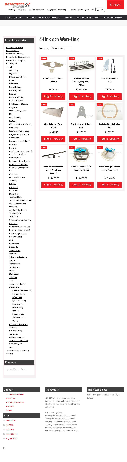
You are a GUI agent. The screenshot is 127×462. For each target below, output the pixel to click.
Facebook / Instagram (79, 9)
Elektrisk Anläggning (17, 110)
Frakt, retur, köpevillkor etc (15, 402)
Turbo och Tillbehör (17, 284)
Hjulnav (15, 310)
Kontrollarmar (18, 314)
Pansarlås (13, 223)
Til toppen (51, 395)
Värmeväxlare (15, 334)
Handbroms (14, 137)
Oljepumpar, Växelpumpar (20, 220)
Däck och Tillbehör (17, 100)
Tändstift (13, 277)
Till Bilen (10, 67)
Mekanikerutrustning (15, 53)
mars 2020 (10, 420)
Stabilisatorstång (19, 317)
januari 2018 (11, 434)
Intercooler (14, 144)
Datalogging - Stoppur (18, 104)
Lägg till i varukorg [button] (53, 96)
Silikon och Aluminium (18, 257)
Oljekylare (13, 216)
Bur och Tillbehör (16, 97)
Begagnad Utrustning (56, 9)
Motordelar (14, 190)
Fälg (11, 114)
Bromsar (13, 94)
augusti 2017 (11, 438)
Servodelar (13, 247)
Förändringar (17, 304)
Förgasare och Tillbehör (19, 134)
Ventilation (13, 347)
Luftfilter (13, 184)
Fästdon (12, 121)
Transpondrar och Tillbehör (17, 350)
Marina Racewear (36, 9)
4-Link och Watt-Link (22, 290)
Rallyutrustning (15, 236)
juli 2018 (9, 425)
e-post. (57, 17)
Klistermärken (15, 157)
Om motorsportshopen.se (14, 394)
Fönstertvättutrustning (19, 131)
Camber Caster (18, 294)
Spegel (12, 260)
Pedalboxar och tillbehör (19, 226)
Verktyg (9, 354)
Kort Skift (13, 174)
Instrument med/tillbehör (20, 141)
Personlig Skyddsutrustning (18, 57)
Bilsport (21, 9)
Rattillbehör (14, 243)
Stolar (11, 270)
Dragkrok (13, 107)
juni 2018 (10, 429)
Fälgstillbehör (15, 117)
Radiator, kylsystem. (18, 233)
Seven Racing (14, 250)
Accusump (13, 70)
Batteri (12, 80)
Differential (17, 297)
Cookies (9, 410)
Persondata (10, 406)
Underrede (14, 287)
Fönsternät (14, 127)
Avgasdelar (14, 73)
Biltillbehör (13, 83)
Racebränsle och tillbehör (20, 230)
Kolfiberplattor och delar (19, 161)
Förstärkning (17, 307)
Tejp (11, 280)
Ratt (11, 240)
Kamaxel (12, 148)
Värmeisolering (15, 330)
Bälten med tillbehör (17, 77)
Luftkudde (13, 187)
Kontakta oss (10, 398)
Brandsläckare (15, 87)
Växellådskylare (15, 343)
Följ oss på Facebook (15, 448)
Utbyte (15, 321)
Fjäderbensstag (19, 300)
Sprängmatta (14, 263)
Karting (11, 9)
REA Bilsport (11, 63)
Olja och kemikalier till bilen (20, 200)
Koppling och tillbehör (18, 164)
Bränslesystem (15, 90)
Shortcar (12, 253)
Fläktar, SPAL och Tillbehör (20, 124)
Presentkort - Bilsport (15, 60)
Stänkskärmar (15, 267)
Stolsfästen (14, 274)
